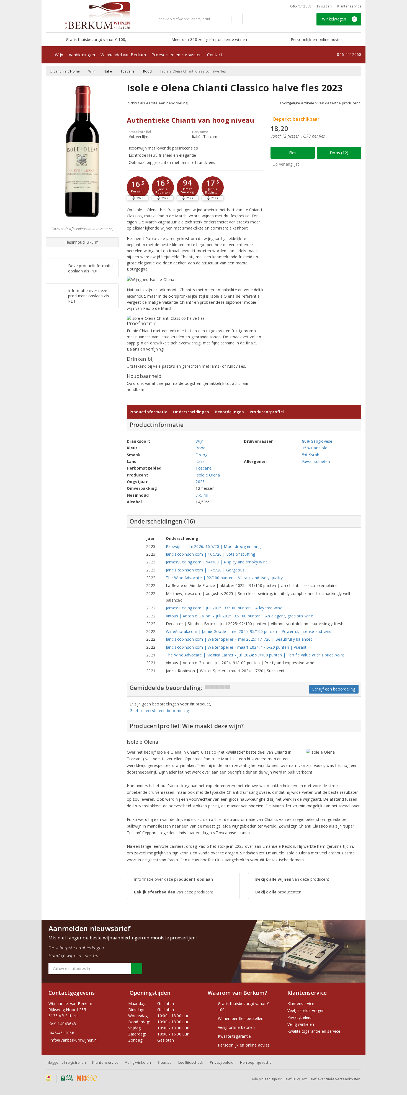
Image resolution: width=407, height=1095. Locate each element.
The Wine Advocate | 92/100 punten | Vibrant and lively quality (224, 577)
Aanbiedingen (82, 54)
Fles (293, 152)
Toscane (127, 71)
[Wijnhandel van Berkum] (97, 15)
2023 (200, 481)
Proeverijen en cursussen (176, 54)
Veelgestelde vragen (306, 1010)
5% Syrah (310, 454)
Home (75, 71)
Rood (147, 71)
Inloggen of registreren (66, 1062)
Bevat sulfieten (316, 461)
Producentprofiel (267, 411)
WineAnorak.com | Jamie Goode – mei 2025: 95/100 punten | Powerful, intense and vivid (248, 631)
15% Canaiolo (315, 447)
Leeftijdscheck (191, 1062)
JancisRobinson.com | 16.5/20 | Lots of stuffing (210, 554)
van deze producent (173, 892)
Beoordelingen (229, 411)
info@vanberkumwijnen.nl (73, 1040)
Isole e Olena (207, 475)
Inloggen (324, 6)
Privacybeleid (299, 1017)
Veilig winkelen (300, 1024)
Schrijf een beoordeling (333, 689)
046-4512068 (300, 6)
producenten (278, 892)
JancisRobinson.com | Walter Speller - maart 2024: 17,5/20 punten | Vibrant (236, 647)
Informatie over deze (173, 879)
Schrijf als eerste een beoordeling (158, 103)
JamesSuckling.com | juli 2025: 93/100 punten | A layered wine (224, 607)
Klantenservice (349, 6)
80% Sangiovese (317, 441)
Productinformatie (149, 411)
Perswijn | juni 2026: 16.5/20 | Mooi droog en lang (213, 546)
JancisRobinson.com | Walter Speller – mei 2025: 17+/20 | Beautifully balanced (239, 639)
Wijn (59, 54)
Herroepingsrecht (255, 1062)
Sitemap (165, 1062)
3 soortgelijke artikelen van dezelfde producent (318, 103)
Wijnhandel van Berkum (123, 54)
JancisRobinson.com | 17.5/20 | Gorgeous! (206, 570)
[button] (138, 187)
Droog (201, 454)
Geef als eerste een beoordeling (159, 710)
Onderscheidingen (191, 411)
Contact (214, 54)
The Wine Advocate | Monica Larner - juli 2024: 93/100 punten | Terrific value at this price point (255, 655)
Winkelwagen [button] (339, 19)
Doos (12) (339, 152)
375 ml (201, 495)
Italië (108, 71)
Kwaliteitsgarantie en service (314, 1031)
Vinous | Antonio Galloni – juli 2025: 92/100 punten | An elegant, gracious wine (239, 616)
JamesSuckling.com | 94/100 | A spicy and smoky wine (217, 562)
